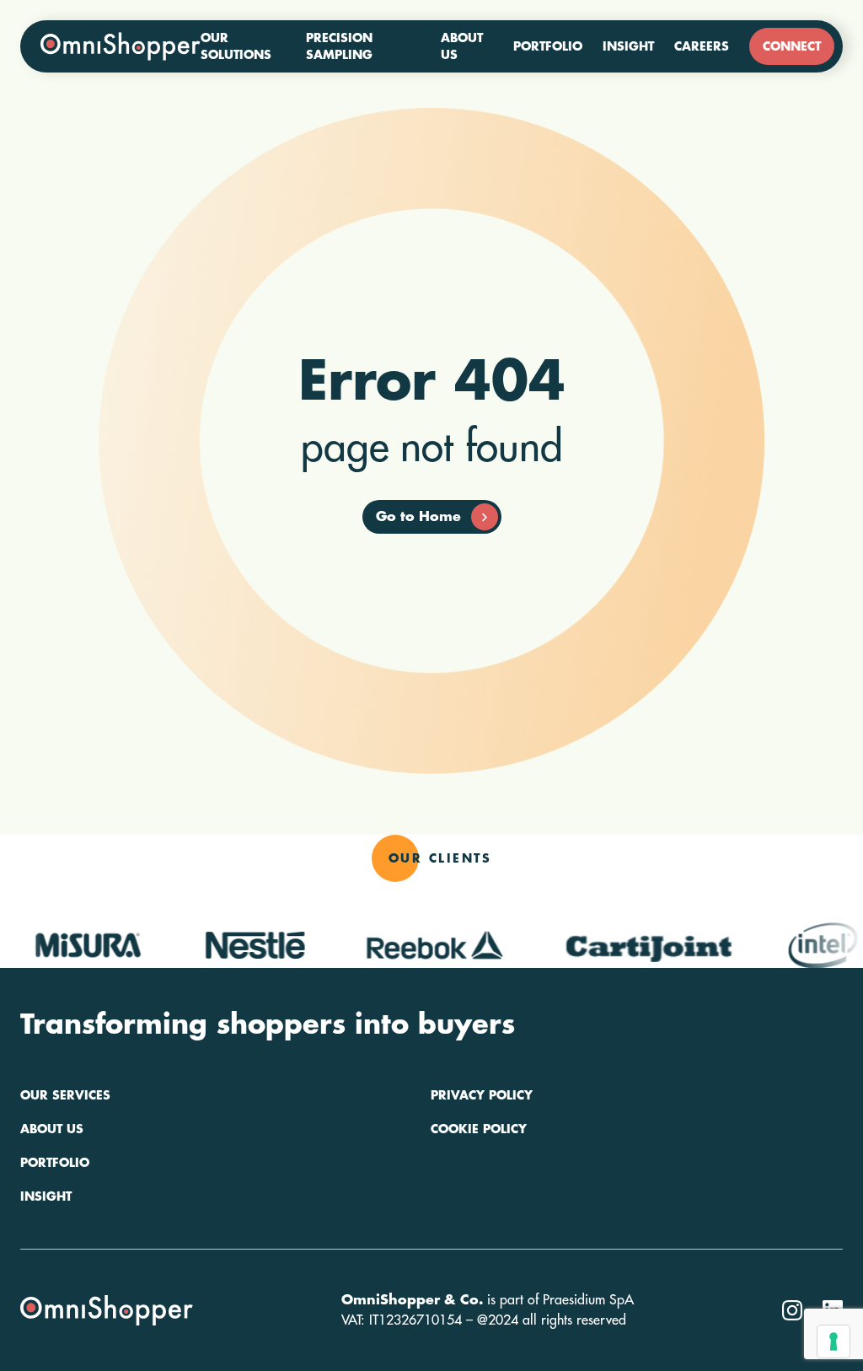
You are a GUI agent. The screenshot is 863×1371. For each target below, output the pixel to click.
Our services (65, 1095)
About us (462, 46)
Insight (628, 46)
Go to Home (418, 517)
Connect (792, 46)
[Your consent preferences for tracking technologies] (833, 1341)
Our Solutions (236, 46)
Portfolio (547, 46)
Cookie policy (479, 1129)
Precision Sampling (339, 46)
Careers (701, 46)
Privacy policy (482, 1095)
